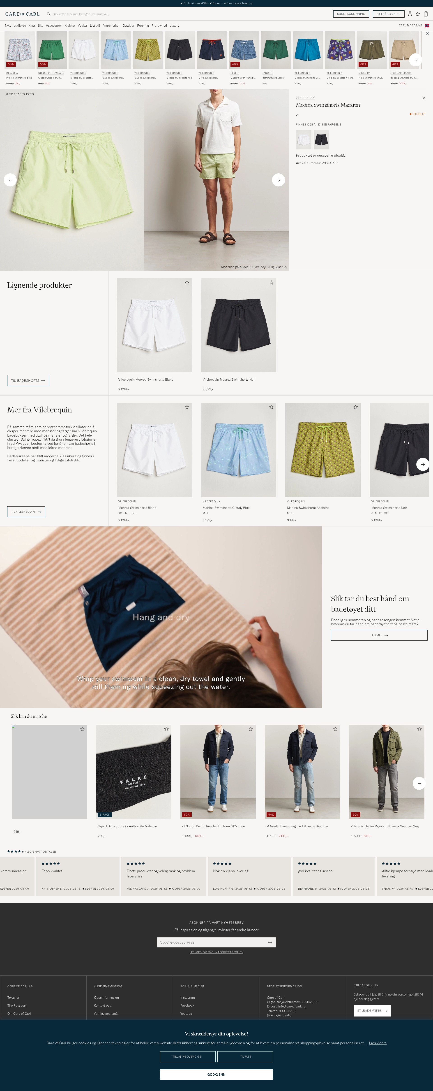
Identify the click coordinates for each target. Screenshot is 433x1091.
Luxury (174, 25)
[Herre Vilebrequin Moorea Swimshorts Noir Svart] (180, 50)
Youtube (186, 1014)
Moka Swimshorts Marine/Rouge (207, 77)
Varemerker (111, 25)
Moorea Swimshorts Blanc (80, 77)
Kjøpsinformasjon (106, 998)
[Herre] (49, 772)
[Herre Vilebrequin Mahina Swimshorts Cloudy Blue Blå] (116, 50)
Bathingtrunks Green (273, 77)
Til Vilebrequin (23, 511)
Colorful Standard (51, 73)
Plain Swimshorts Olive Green (370, 77)
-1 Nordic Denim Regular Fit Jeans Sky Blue (297, 826)
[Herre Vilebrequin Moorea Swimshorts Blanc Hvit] (84, 50)
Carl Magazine (410, 25)
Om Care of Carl (19, 1014)
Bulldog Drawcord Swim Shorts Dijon (403, 77)
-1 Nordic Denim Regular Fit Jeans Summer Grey (385, 826)
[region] (216, 876)
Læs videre (378, 1043)
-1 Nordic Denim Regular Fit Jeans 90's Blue (213, 826)
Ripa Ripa (12, 73)
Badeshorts (25, 94)
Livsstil (95, 25)
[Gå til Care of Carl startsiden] (22, 14)
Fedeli (234, 73)
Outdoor (128, 25)
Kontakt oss (102, 1005)
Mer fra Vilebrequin (39, 409)
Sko (40, 25)
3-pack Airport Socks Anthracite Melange (127, 826)
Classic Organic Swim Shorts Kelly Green (49, 77)
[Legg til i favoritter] (186, 283)
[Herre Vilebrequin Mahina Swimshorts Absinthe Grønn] (148, 50)
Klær (31, 25)
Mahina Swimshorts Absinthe (144, 77)
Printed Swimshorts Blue (19, 77)
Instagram (187, 998)
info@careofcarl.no (291, 1006)
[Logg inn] (410, 14)
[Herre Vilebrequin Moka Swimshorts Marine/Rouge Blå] (212, 50)
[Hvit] (304, 140)
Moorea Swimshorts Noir (179, 77)
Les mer (377, 635)
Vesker (82, 25)
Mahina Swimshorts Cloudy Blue (112, 77)
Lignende (39, 285)
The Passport (16, 1005)
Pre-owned (159, 25)
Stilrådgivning (389, 14)
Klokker (69, 25)
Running (143, 25)
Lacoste (268, 73)
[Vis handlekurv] (425, 13)
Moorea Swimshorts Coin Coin (308, 77)
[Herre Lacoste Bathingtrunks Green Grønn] (276, 50)
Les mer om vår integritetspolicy (216, 952)
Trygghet (13, 998)
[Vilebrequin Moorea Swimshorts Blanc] (154, 375)
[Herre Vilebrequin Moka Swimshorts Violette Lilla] (340, 50)
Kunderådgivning (351, 14)
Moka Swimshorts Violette (340, 77)
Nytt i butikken (15, 25)
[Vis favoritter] (417, 14)
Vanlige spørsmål (106, 1014)
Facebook (187, 1005)
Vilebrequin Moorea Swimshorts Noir (229, 379)
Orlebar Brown (401, 73)
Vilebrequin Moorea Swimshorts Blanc (145, 379)
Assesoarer (54, 25)
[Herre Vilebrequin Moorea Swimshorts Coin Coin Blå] (308, 50)
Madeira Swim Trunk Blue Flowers (243, 77)
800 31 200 (287, 1011)
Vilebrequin (78, 73)
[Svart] (321, 140)
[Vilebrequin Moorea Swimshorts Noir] (238, 375)
